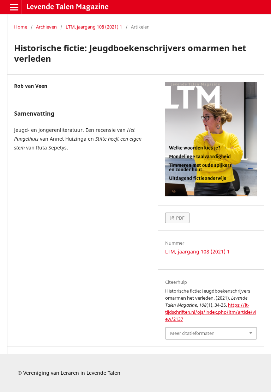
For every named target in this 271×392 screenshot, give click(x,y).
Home (20, 27)
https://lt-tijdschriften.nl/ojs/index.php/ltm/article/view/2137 (210, 312)
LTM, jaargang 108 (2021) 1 (94, 27)
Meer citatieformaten (192, 333)
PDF (180, 218)
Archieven (46, 27)
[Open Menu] (14, 7)
